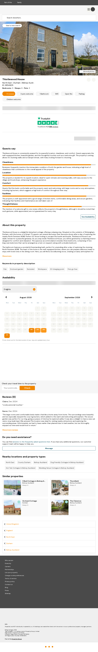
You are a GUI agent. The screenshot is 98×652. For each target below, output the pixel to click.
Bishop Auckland (40, 462)
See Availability (88, 217)
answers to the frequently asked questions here (31, 442)
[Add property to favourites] (89, 80)
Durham (9, 543)
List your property (11, 572)
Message (49, 448)
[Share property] (94, 80)
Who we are (9, 560)
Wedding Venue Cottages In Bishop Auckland (56, 468)
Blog (6, 587)
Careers (8, 566)
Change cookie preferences (14, 575)
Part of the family (13, 2)
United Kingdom (12, 524)
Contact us (9, 584)
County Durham (24, 462)
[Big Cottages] (9, 9)
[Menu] (91, 9)
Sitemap (8, 593)
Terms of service (10, 578)
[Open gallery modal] (49, 48)
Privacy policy (10, 581)
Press (7, 590)
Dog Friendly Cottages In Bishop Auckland (67, 462)
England (9, 530)
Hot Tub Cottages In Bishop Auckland (20, 468)
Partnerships (9, 569)
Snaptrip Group (17, 639)
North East (10, 462)
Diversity (8, 563)
